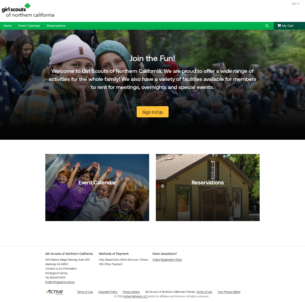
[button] (267, 26)
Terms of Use (204, 292)
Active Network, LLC (135, 296)
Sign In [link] (296, 3)
